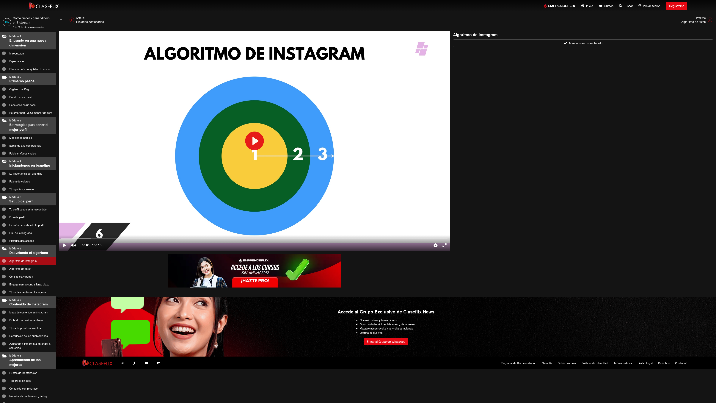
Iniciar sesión (651, 6)
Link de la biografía (20, 233)
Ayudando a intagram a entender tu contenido (30, 346)
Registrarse (676, 6)
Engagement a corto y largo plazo (29, 284)
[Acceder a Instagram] (122, 363)
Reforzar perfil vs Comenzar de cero (30, 113)
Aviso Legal (646, 363)
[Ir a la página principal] (44, 6)
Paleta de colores (19, 181)
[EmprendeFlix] (559, 6)
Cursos (608, 6)
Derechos (664, 363)
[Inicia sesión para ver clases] (254, 141)
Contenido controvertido (23, 388)
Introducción (16, 53)
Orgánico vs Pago (19, 89)
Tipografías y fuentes (21, 189)
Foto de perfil (17, 217)
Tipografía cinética (20, 380)
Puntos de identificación (23, 373)
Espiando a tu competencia (25, 145)
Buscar (628, 6)
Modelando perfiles (20, 138)
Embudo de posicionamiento (26, 320)
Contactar (681, 363)
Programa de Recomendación (518, 363)
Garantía (547, 363)
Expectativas (16, 61)
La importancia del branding (25, 173)
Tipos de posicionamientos (25, 328)
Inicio (589, 6)
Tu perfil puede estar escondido (28, 209)
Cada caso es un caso (22, 105)
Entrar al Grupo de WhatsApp (386, 341)
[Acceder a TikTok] (134, 363)
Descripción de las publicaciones (28, 336)
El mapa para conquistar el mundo (29, 69)
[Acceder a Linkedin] (159, 363)
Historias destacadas (21, 241)
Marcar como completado (585, 43)
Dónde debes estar (20, 97)
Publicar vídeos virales (22, 153)
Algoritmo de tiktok (20, 269)
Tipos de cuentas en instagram (27, 292)
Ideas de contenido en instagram (28, 312)
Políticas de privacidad (595, 363)
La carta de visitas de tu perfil (26, 225)
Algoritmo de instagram (23, 261)
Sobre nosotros (567, 363)
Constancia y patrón (21, 276)
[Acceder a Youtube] (146, 363)
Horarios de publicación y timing (28, 396)
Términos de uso (623, 363)
